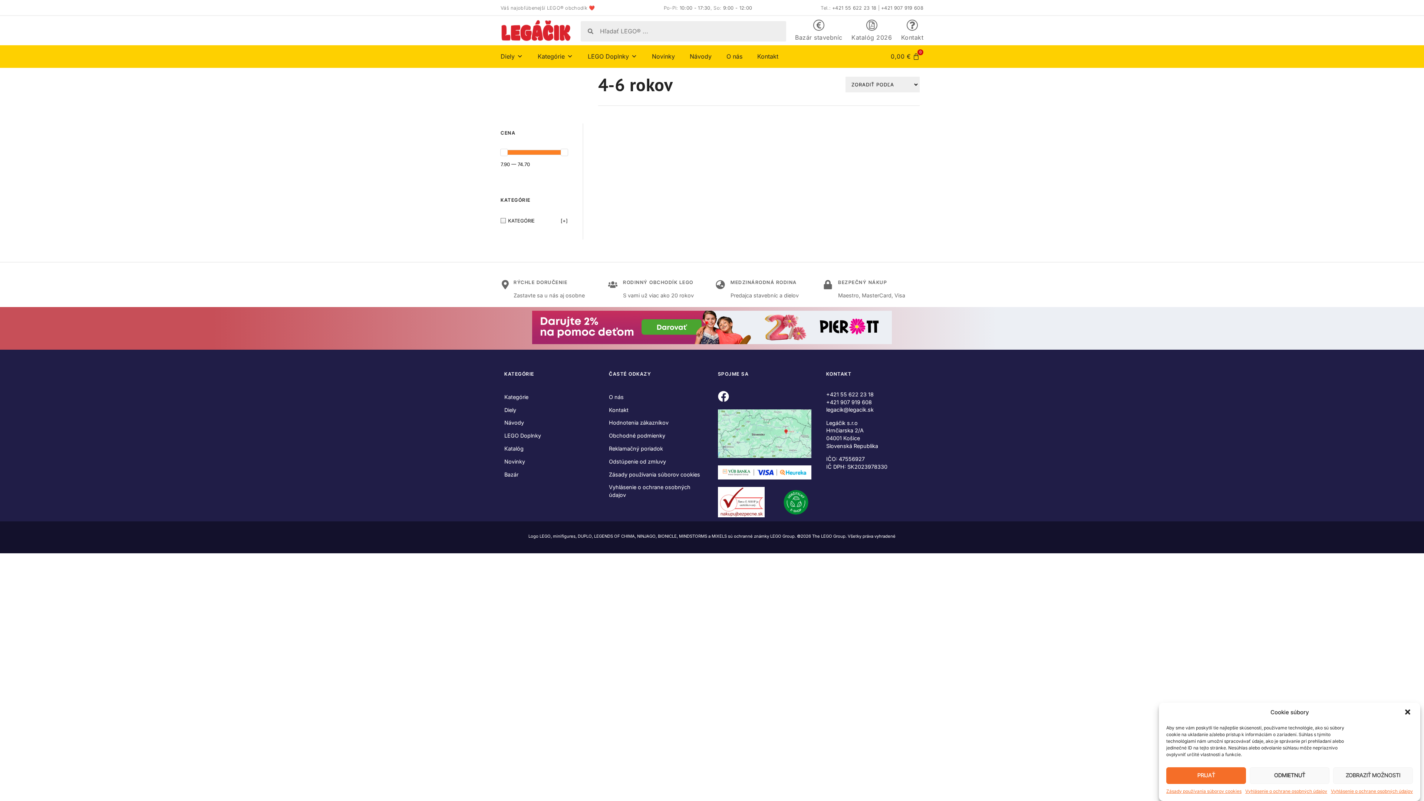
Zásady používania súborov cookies (1204, 791)
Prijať (1206, 775)
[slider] (504, 152)
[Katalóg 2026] (871, 25)
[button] (1408, 712)
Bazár (511, 474)
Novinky (663, 56)
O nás (734, 56)
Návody (701, 56)
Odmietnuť (1289, 775)
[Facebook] (723, 396)
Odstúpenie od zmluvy (637, 461)
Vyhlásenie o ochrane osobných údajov (1286, 791)
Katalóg (514, 448)
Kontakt (912, 37)
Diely (510, 410)
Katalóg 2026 (871, 37)
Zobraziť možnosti (1373, 775)
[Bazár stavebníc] (818, 25)
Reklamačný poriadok (636, 448)
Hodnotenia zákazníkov (639, 422)
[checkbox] (534, 221)
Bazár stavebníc (819, 37)
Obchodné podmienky (637, 435)
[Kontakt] (912, 25)
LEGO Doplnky (522, 435)
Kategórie (516, 397)
